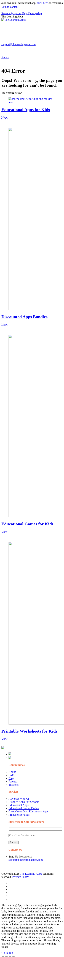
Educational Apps (18, 805)
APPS (13, 15)
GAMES (49, 15)
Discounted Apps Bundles (24, 316)
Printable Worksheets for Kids (29, 731)
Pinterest (14, 42)
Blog (11, 778)
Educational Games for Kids (27, 524)
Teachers (13, 784)
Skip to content (9, 6)
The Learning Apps (31, 873)
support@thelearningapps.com (26, 859)
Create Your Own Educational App (28, 811)
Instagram (28, 42)
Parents (13, 781)
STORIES (15, 22)
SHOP (13, 29)
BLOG (42, 22)
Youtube (40, 42)
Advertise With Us (19, 798)
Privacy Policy (20, 876)
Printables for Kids (19, 814)
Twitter (51, 42)
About (12, 771)
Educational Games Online (24, 808)
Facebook (15, 49)
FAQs (12, 775)
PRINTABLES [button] (30, 15)
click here (38, 2)
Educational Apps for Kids (25, 109)
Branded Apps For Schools (24, 801)
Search (26, 49)
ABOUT (28, 22)
